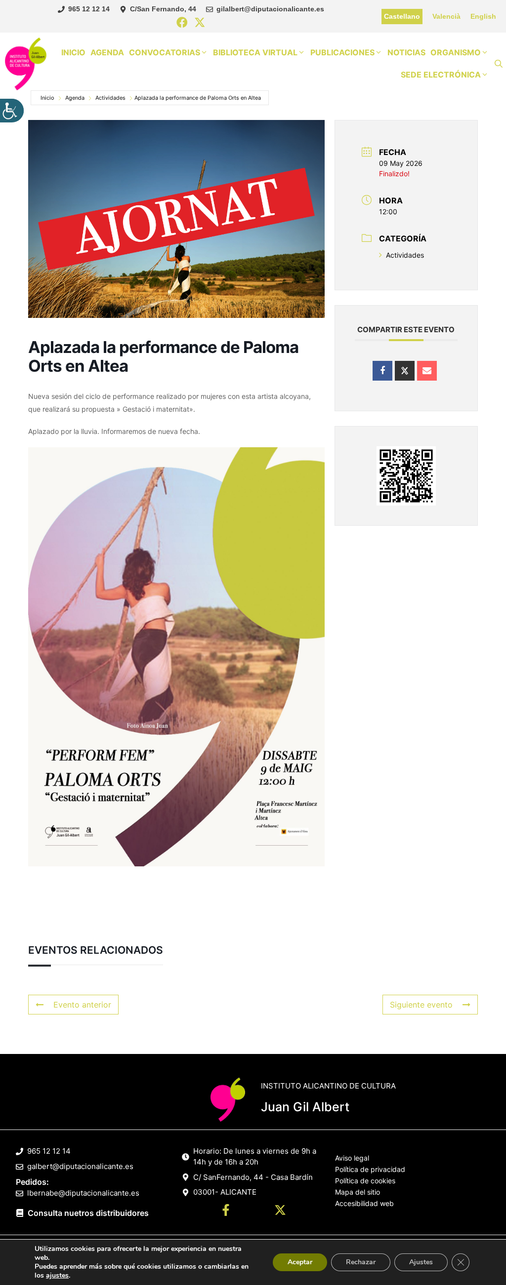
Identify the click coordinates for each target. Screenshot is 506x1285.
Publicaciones (342, 52)
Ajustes (421, 1262)
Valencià (446, 16)
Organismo (455, 52)
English (483, 16)
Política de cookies (365, 1180)
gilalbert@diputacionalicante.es (270, 9)
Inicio (73, 52)
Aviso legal (352, 1158)
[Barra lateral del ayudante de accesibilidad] (12, 110)
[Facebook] (182, 23)
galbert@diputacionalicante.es (80, 1166)
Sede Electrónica (441, 74)
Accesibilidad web (364, 1203)
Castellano (402, 16)
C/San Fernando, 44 (163, 9)
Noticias (406, 52)
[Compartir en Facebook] (382, 371)
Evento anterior (82, 1005)
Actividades (110, 97)
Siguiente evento (421, 1005)
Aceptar (300, 1262)
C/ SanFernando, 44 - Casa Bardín (253, 1177)
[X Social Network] (405, 371)
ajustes (57, 1275)
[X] (200, 23)
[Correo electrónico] (427, 371)
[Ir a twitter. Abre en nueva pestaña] (280, 1211)
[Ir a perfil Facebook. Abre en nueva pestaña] (226, 1211)
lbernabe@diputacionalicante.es (83, 1193)
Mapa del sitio (357, 1192)
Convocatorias (164, 52)
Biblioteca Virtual (255, 52)
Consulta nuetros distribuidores (88, 1213)
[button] (498, 63)
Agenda (107, 52)
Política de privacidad (370, 1169)
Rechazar (361, 1262)
